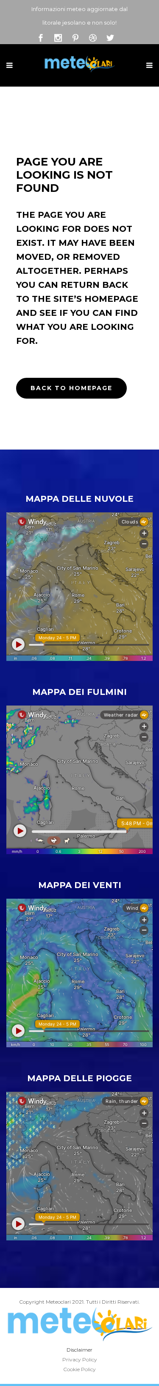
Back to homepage (71, 388)
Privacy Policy (79, 1359)
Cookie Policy (79, 1369)
